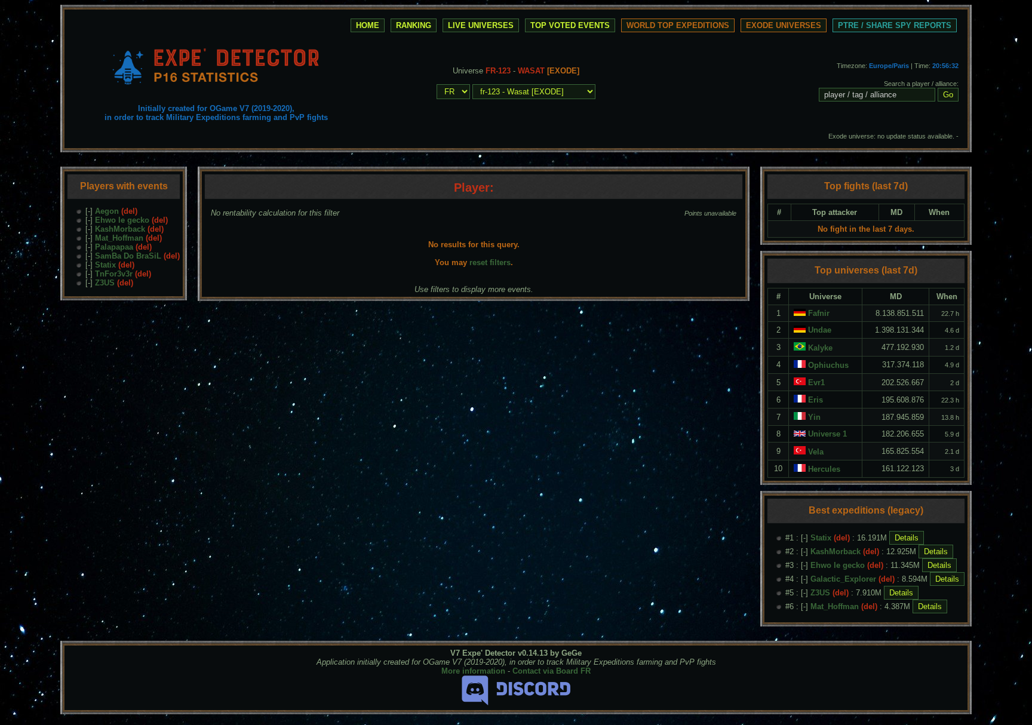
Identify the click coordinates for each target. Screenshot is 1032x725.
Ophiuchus (828, 365)
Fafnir (819, 313)
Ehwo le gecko (122, 220)
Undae (819, 329)
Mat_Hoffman (119, 238)
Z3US (105, 282)
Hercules (824, 469)
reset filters (490, 262)
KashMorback (120, 229)
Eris (815, 399)
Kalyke (820, 347)
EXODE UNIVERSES (783, 25)
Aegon (107, 211)
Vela (816, 451)
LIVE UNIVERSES (481, 25)
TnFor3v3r (114, 273)
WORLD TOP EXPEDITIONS (677, 25)
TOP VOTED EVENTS (570, 25)
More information (473, 670)
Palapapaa (114, 246)
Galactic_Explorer (843, 579)
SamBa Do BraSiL (128, 255)
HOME (367, 25)
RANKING (413, 25)
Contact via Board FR (551, 670)
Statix (105, 264)
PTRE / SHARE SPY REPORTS (894, 25)
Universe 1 (827, 433)
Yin (814, 417)
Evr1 (816, 382)
